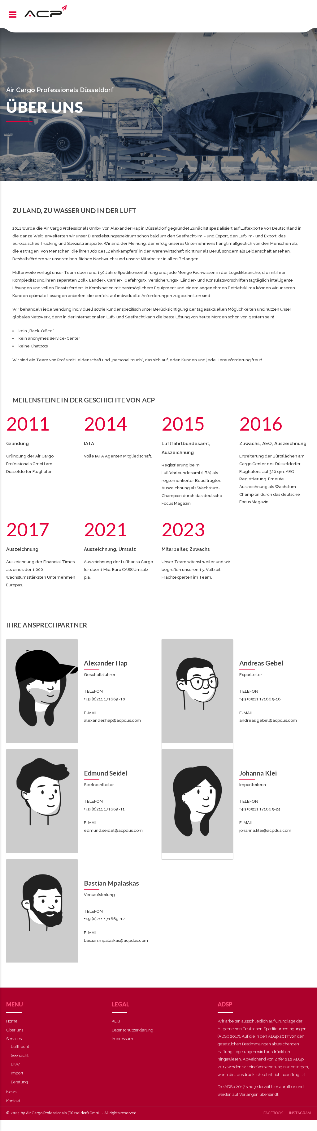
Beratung (19, 1082)
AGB (116, 1021)
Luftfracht (20, 1046)
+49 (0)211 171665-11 (104, 809)
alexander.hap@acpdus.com (112, 720)
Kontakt (13, 1101)
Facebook (273, 1113)
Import (17, 1073)
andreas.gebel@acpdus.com (268, 720)
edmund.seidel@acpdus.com (113, 830)
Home (11, 1021)
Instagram (300, 1113)
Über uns (14, 1030)
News (11, 1092)
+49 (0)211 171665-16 (260, 699)
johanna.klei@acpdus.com (265, 830)
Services (14, 1038)
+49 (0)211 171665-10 (104, 699)
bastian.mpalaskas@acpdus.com (116, 940)
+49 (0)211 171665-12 (104, 918)
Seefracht (19, 1055)
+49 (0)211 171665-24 (259, 809)
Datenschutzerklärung (132, 1030)
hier (274, 1086)
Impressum (122, 1038)
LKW (15, 1064)
